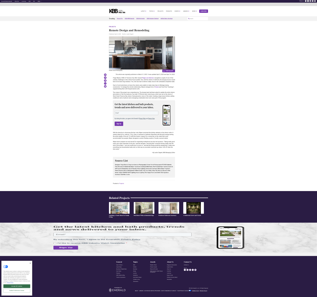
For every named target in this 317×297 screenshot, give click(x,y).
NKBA (39, 1)
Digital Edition (170, 267)
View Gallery (169, 70)
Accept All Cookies (16, 286)
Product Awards (153, 267)
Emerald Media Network (6, 1)
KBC (34, 1)
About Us (169, 269)
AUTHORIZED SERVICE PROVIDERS (152, 290)
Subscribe (204, 11)
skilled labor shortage (167, 18)
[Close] (30, 263)
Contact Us (186, 264)
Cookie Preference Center (16, 290)
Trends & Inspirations (120, 277)
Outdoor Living (136, 279)
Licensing (24, 1)
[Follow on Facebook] (306, 1)
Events (177, 11)
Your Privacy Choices (183, 290)
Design (134, 271)
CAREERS (141, 290)
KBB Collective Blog (120, 275)
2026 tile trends (140, 18)
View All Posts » (119, 264)
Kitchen (134, 267)
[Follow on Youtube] (315, 1)
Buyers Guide (170, 275)
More (193, 11)
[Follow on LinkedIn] (310, 1)
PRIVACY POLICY (203, 290)
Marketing (135, 275)
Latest (143, 11)
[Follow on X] (312, 1)
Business (135, 269)
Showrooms (135, 281)
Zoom (157, 87)
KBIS (30, 1)
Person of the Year (154, 269)
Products (169, 11)
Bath (134, 264)
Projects (160, 11)
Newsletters (169, 279)
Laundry (135, 273)
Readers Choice (153, 264)
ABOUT (136, 290)
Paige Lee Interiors (148, 78)
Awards (185, 11)
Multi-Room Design (137, 277)
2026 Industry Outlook (152, 18)
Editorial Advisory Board (172, 277)
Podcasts (118, 273)
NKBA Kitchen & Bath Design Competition (156, 272)
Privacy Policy (10, 282)
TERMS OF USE (195, 290)
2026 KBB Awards (129, 18)
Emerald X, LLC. (196, 288)
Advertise (17, 1)
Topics (151, 11)
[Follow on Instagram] (308, 1)
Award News (119, 267)
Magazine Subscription (172, 264)
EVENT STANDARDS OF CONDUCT (168, 290)
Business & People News (121, 269)
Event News (118, 271)
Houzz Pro (120, 18)
